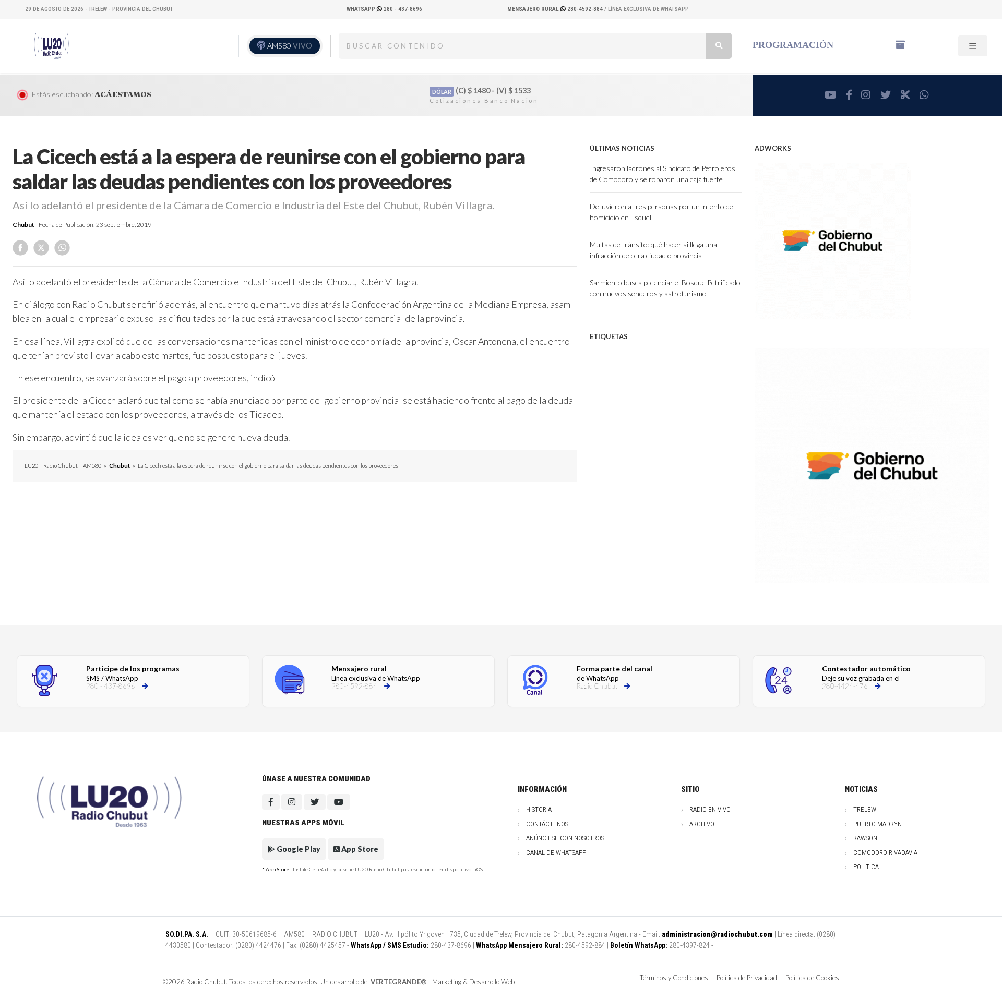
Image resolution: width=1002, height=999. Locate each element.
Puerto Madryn (877, 824)
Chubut (23, 224)
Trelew (864, 809)
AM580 (289, 45)
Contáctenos (547, 824)
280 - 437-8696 (384, 9)
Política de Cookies (812, 977)
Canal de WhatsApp (556, 853)
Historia (539, 809)
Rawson (865, 838)
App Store (359, 849)
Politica (866, 867)
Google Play (297, 849)
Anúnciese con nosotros (565, 838)
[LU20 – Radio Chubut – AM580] (54, 44)
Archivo (701, 824)
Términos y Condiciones (674, 977)
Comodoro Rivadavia (885, 853)
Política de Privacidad (747, 977)
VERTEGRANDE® (399, 982)
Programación (793, 45)
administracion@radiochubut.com (717, 934)
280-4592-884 (555, 9)
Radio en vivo (710, 809)
